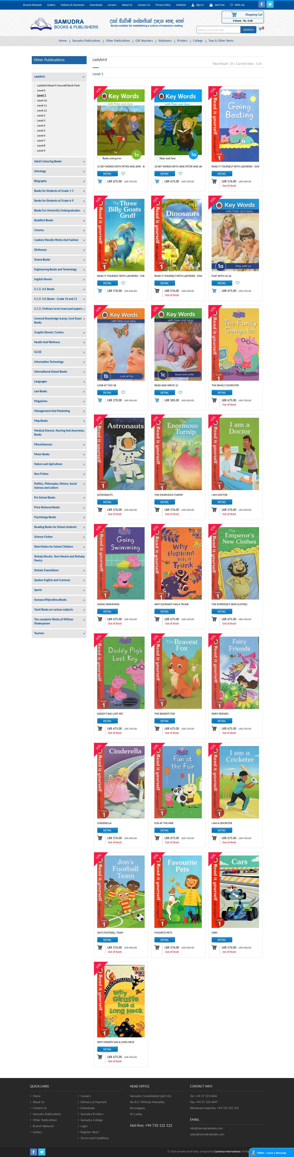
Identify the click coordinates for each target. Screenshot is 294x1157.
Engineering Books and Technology (55, 269)
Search (248, 29)
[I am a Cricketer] (235, 782)
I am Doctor (219, 495)
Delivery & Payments (72, 5)
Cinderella (104, 823)
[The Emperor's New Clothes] (235, 563)
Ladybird (39, 76)
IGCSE (37, 352)
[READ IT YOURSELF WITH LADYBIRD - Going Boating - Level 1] (235, 125)
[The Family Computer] (235, 344)
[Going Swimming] (121, 563)
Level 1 (41, 95)
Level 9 (41, 150)
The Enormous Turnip (168, 495)
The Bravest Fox (164, 713)
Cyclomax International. (227, 1151)
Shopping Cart (254, 14)
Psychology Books (45, 517)
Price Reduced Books (47, 507)
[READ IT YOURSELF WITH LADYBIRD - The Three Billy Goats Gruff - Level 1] (121, 235)
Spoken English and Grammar (52, 580)
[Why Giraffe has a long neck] (121, 1001)
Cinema (39, 230)
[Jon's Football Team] (121, 891)
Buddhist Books (43, 220)
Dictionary (40, 250)
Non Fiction (41, 474)
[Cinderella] (121, 782)
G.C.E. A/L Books (44, 289)
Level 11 (42, 105)
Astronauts (105, 495)
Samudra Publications (86, 40)
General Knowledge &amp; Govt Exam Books (58, 320)
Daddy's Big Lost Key (110, 713)
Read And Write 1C (166, 385)
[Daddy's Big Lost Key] (121, 672)
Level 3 (41, 120)
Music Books (42, 454)
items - (243, 20)
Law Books (40, 391)
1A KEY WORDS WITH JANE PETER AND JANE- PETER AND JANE (189, 166)
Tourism (39, 633)
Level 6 (41, 135)
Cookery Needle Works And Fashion (56, 240)
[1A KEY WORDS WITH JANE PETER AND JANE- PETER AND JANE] (178, 125)
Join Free (219, 5)
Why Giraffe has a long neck (115, 1042)
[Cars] (235, 891)
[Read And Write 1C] (178, 344)
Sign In (199, 5)
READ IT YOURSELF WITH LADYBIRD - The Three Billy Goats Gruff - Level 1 (142, 276)
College (198, 40)
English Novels (43, 279)
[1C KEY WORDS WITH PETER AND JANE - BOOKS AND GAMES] (121, 125)
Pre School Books (44, 497)
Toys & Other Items (220, 40)
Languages (40, 381)
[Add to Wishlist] (121, 174)
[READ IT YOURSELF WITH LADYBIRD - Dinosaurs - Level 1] (178, 235)
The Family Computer (225, 385)
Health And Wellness (47, 342)
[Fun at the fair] (178, 782)
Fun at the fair (163, 823)
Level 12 (42, 110)
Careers (112, 5)
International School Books (50, 371)
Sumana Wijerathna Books (50, 600)
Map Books (41, 421)
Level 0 (41, 90)
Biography (40, 181)
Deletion (181, 5)
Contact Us (144, 5)
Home (63, 40)
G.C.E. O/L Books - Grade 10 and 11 (55, 299)
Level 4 (41, 125)
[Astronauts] (121, 453)
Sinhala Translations (46, 570)
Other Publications (118, 40)
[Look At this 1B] (121, 344)
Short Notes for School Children (53, 546)
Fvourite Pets (163, 932)
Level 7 (41, 140)
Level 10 (42, 100)
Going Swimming (108, 604)
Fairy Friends (220, 713)
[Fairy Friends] (235, 672)
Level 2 (41, 115)
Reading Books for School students (55, 527)
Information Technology (49, 362)
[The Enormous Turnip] (178, 453)
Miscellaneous (43, 444)
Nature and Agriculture (48, 464)
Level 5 (41, 130)
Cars (214, 932)
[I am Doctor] (235, 453)
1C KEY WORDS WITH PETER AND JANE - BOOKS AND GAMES (131, 166)
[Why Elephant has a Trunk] (178, 563)
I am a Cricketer (222, 823)
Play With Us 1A (221, 276)
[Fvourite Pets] (178, 891)
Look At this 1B (106, 385)
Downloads (96, 5)
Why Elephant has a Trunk (171, 604)
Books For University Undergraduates (57, 210)
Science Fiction (43, 537)
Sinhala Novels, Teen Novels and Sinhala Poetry (59, 558)
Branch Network (32, 5)
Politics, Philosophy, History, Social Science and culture (55, 486)
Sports (38, 590)
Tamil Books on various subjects (53, 609)
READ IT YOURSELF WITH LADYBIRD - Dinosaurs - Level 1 (188, 276)
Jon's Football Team (110, 932)
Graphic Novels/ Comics (49, 332)
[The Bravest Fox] (178, 672)
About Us (127, 5)
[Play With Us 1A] (235, 235)
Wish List (239, 5)
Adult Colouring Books (48, 161)
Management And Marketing (52, 411)
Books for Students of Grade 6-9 (54, 200)
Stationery (165, 40)
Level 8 (41, 145)
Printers (182, 40)
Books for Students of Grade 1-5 (54, 191)
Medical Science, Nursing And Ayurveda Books (58, 432)
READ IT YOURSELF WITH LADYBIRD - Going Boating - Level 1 (248, 166)
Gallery (51, 5)
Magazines (40, 401)
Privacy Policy (163, 5)
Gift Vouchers (144, 40)
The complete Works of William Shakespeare (53, 621)
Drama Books (42, 259)
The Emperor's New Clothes (229, 604)
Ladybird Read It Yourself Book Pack (58, 85)
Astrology (40, 171)
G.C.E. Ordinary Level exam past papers (58, 308)
